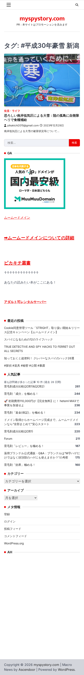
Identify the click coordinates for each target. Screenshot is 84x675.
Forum (8, 438)
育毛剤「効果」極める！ (19, 464)
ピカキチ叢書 (17, 262)
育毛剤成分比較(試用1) (18, 431)
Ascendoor (27, 670)
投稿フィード (12, 528)
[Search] (77, 5)
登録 (7, 514)
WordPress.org (14, 543)
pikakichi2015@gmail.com (23, 125)
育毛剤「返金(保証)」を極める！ (25, 412)
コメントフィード (15, 536)
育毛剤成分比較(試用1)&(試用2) (24, 386)
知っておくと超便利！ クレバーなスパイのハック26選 (39, 358)
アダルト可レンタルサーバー (25, 302)
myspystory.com (42, 18)
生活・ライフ (12, 110)
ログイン (9, 521)
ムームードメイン (17, 217)
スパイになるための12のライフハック (28, 339)
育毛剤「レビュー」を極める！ (24, 446)
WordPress (66, 670)
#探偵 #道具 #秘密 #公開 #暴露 (24, 365)
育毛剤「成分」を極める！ (21, 393)
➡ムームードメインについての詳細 (39, 237)
